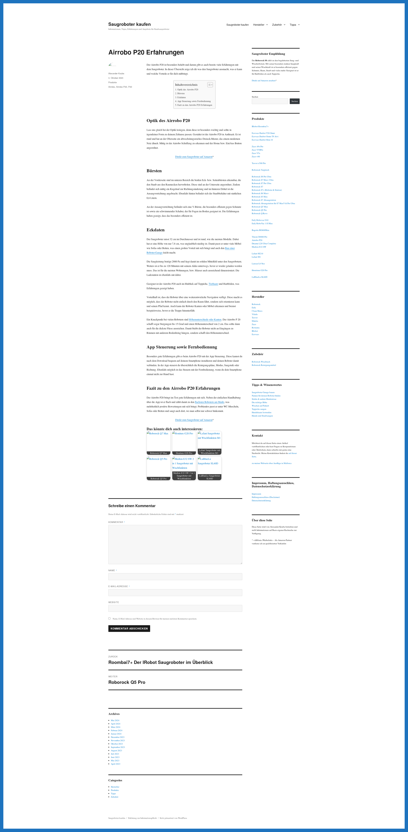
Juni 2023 (115, 757)
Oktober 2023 (117, 743)
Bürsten (181, 93)
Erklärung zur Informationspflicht (142, 818)
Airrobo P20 (121, 86)
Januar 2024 (116, 733)
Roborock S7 (257, 186)
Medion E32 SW (259, 246)
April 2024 (115, 723)
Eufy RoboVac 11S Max (262, 223)
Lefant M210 (257, 253)
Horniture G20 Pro (260, 270)
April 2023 (115, 763)
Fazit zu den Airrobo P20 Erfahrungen (194, 104)
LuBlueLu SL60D (259, 276)
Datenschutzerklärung (261, 500)
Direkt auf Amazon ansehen (264, 80)
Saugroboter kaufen (129, 24)
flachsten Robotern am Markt (209, 402)
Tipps (293, 24)
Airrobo (111, 86)
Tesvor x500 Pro (259, 163)
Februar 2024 (116, 730)
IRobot (255, 330)
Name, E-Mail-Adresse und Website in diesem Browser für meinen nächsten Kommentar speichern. (155, 618)
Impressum (256, 493)
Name (112, 570)
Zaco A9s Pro (257, 146)
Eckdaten (181, 97)
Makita (255, 320)
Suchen (255, 96)
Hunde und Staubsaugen (262, 415)
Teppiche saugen (259, 409)
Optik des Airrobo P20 (187, 89)
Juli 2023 (115, 753)
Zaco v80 (256, 156)
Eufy (254, 307)
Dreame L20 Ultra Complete (264, 243)
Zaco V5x (256, 153)
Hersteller (258, 24)
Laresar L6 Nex (258, 263)
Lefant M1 (256, 256)
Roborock (256, 304)
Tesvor (255, 317)
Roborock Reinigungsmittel (264, 365)
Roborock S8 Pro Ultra (261, 176)
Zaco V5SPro (257, 149)
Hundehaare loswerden (261, 412)
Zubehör (277, 24)
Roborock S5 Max (260, 196)
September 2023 (118, 747)
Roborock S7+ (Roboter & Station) (267, 189)
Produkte (112, 82)
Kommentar (116, 522)
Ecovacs (255, 334)
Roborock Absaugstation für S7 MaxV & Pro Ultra (273, 203)
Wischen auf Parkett (260, 405)
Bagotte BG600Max (260, 230)
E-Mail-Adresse (119, 586)
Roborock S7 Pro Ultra (261, 183)
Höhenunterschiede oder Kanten (205, 319)
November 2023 (118, 740)
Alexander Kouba (116, 73)
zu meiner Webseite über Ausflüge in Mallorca (271, 463)
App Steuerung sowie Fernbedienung (194, 101)
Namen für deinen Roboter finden (266, 395)
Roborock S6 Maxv (260, 193)
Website (113, 602)
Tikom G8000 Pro (259, 236)
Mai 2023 (115, 760)
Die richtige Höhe (259, 402)
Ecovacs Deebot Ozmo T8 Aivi (265, 136)
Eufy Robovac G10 (260, 220)
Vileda (255, 314)
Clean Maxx (257, 310)
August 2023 (116, 750)
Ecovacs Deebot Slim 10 (262, 139)
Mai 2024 (115, 720)
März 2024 (115, 727)
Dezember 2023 (117, 737)
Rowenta (255, 327)
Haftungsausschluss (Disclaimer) (266, 497)
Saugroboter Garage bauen (263, 392)
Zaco (254, 324)
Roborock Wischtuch (261, 361)
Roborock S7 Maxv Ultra (262, 179)
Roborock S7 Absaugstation (264, 200)
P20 (130, 86)
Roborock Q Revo (259, 213)
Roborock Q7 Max (260, 206)
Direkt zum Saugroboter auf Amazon (193, 156)
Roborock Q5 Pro (259, 210)
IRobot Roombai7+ (260, 126)
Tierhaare (213, 283)
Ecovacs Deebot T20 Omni (263, 133)
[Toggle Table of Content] (208, 84)
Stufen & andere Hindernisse (264, 399)
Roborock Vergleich (260, 169)
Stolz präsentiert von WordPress (173, 818)
